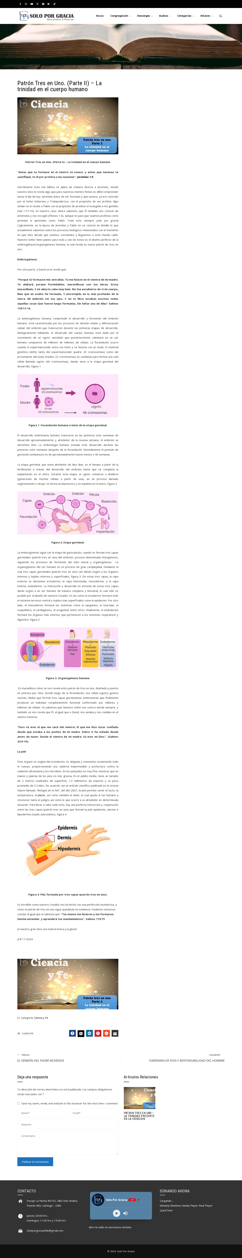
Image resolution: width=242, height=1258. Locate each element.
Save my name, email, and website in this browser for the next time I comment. (69, 1103)
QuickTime (166, 1210)
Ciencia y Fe (41, 1017)
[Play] (116, 1213)
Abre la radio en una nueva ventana (110, 1227)
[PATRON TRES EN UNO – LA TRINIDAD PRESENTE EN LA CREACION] (139, 1097)
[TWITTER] (81, 1033)
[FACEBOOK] (72, 1033)
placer (41, 795)
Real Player (206, 1205)
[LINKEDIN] (89, 1033)
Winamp (165, 1205)
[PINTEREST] (98, 1033)
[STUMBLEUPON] (106, 1033)
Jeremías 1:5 (85, 177)
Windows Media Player (184, 1205)
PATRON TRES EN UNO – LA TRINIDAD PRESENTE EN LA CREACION (139, 1116)
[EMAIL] (115, 1033)
